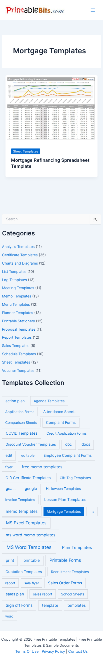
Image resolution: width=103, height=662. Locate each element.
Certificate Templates (20, 255)
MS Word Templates (29, 547)
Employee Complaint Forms (68, 455)
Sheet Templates (16, 362)
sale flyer (31, 583)
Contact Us (78, 651)
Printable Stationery (18, 321)
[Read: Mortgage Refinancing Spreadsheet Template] (51, 109)
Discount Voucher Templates (31, 444)
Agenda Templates (49, 401)
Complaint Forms (61, 422)
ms (92, 511)
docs (86, 444)
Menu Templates (16, 304)
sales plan (15, 594)
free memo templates (42, 466)
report (10, 583)
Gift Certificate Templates (28, 478)
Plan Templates (77, 547)
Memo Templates (16, 296)
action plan (15, 401)
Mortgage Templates (64, 511)
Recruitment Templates (70, 572)
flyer (8, 467)
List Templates (14, 271)
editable (27, 455)
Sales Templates (16, 345)
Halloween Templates (63, 488)
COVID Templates (22, 433)
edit (9, 455)
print (10, 560)
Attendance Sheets (59, 412)
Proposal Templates (19, 329)
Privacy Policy (53, 651)
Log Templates (14, 280)
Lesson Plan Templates (65, 499)
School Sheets (72, 594)
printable (32, 560)
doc (68, 444)
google (31, 488)
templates (77, 605)
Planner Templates (17, 313)
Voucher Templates (18, 370)
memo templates (22, 511)
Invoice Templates (20, 499)
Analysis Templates (18, 246)
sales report (42, 594)
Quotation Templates (24, 572)
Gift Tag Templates (75, 478)
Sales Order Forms (65, 583)
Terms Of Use (26, 651)
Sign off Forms (19, 605)
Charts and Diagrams (20, 263)
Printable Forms (65, 560)
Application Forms (19, 412)
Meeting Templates (18, 288)
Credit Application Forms (66, 433)
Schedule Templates (19, 354)
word (9, 616)
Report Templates (17, 337)
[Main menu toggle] (93, 10)
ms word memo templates (30, 534)
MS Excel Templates (26, 522)
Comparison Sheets (21, 422)
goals (11, 488)
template (50, 605)
